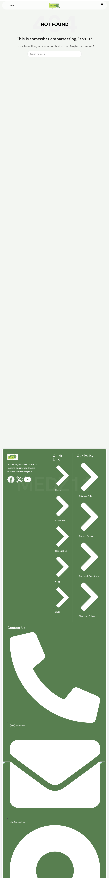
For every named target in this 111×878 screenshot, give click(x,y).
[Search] (78, 54)
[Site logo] (54, 5)
